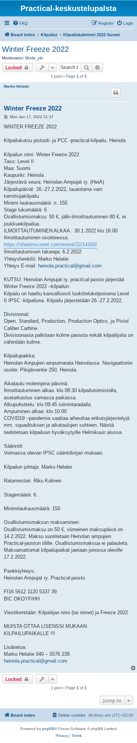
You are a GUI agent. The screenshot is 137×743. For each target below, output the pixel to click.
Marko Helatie (16, 86)
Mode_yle (34, 58)
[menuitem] (20, 23)
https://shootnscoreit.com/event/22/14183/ (50, 244)
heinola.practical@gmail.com (70, 266)
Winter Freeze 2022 (35, 49)
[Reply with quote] (116, 92)
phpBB (48, 729)
